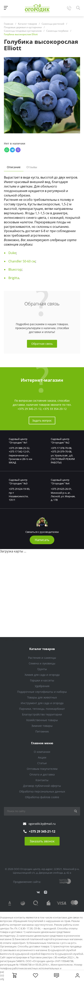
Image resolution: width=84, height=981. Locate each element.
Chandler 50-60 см (21, 261)
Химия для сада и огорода (42, 675)
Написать (42, 540)
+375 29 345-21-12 (29, 409)
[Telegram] (12, 149)
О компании (42, 752)
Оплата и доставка (42, 774)
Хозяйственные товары (42, 720)
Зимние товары (42, 726)
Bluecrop (15, 269)
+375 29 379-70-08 (61, 451)
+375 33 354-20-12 (55, 409)
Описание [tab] (14, 167)
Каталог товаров (42, 649)
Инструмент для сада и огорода (42, 703)
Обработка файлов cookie (42, 797)
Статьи (42, 763)
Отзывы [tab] (31, 167)
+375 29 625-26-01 (61, 489)
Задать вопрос (42, 420)
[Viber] (18, 149)
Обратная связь (42, 344)
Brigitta (13, 278)
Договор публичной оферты (42, 786)
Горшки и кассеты (42, 680)
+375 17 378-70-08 (61, 448)
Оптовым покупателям (42, 769)
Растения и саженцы (42, 658)
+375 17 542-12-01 (19, 451)
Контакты (42, 780)
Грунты (42, 669)
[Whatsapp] (6, 149)
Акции (42, 757)
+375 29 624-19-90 (19, 489)
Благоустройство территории (42, 714)
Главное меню (42, 743)
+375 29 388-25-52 (19, 448)
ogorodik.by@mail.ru (42, 824)
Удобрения (42, 686)
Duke (12, 253)
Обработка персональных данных (42, 791)
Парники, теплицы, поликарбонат (42, 709)
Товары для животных (42, 697)
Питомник (42, 731)
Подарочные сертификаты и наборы (42, 692)
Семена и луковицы (42, 663)
